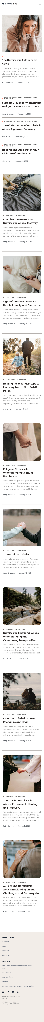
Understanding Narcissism (16, 298)
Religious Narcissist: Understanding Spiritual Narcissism (18, 472)
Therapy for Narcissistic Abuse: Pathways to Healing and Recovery (20, 804)
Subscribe (6, 942)
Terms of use (7, 977)
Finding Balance (10, 121)
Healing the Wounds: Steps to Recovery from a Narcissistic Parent (21, 387)
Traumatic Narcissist (16, 554)
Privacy (5, 981)
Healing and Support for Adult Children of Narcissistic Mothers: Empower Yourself (20, 153)
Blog (14, 3)
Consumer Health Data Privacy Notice (18, 986)
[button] (40, 3)
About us (6, 955)
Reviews (5, 951)
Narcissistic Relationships (14, 97)
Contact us (6, 973)
